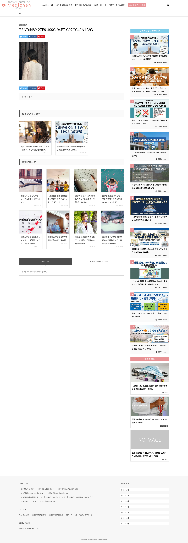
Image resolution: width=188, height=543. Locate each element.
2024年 (126, 501)
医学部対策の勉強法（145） (56, 497)
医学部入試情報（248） (46, 489)
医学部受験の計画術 (64, 5)
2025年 (126, 495)
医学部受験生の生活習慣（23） (32, 497)
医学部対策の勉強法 (83, 5)
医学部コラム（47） (28, 489)
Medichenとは (47, 5)
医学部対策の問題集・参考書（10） (81, 497)
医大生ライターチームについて (30, 528)
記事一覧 (98, 5)
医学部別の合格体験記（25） (68, 489)
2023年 (126, 506)
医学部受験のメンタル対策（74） (32, 493)
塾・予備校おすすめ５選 (83, 515)
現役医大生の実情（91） (48, 501)
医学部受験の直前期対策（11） (58, 493)
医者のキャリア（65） (29, 501)
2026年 (126, 489)
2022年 (126, 512)
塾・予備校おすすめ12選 (115, 5)
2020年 (126, 523)
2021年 (126, 518)
